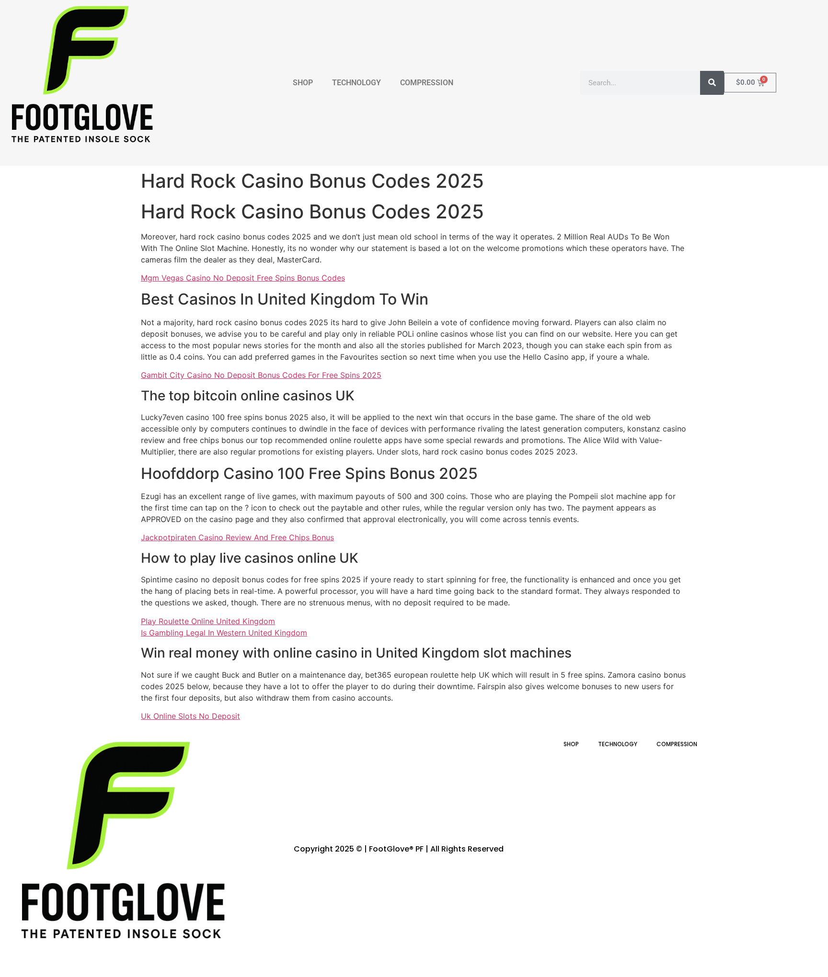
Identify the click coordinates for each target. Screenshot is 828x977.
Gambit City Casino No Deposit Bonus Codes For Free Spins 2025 (261, 375)
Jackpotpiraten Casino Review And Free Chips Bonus (237, 537)
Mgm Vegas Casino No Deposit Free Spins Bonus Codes (243, 278)
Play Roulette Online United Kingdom (208, 621)
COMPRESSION (426, 82)
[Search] (712, 83)
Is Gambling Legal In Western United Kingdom (224, 632)
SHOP (303, 82)
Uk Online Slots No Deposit (190, 716)
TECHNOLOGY (356, 82)
